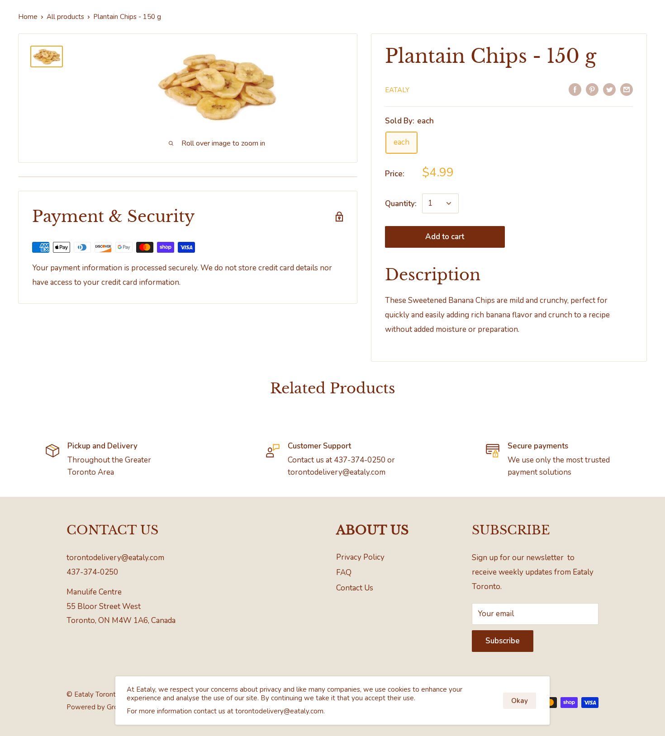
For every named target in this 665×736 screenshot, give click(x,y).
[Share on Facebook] (575, 89)
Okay (519, 700)
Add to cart (444, 236)
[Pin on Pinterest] (592, 89)
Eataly (397, 89)
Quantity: (401, 203)
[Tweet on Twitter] (609, 89)
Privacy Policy (360, 557)
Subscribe (502, 641)
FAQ (344, 572)
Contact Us (354, 588)
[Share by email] (626, 89)
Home (28, 16)
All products (65, 16)
